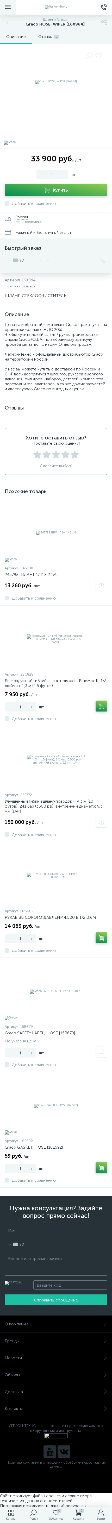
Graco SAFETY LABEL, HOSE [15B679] (40, 1032)
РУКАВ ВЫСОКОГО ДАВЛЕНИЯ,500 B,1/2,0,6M (50, 917)
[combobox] (14, 260)
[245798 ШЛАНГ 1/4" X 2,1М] (56, 533)
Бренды (12, 1340)
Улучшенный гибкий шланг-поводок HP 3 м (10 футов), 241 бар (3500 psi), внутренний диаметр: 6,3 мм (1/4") (54, 806)
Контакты (14, 1408)
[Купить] (101, 706)
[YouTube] (49, 1451)
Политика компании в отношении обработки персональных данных (56, 1464)
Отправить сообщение (56, 1300)
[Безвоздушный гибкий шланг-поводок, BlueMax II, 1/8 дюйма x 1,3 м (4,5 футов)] (56, 639)
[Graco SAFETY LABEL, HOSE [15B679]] (56, 991)
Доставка (14, 1391)
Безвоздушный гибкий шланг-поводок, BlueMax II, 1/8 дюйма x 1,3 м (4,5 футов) (56, 683)
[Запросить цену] (101, 1052)
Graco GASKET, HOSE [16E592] (34, 1147)
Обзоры (12, 1374)
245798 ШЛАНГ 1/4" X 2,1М (31, 574)
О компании (16, 1323)
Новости (13, 1357)
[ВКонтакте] (64, 1451)
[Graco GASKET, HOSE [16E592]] (56, 1106)
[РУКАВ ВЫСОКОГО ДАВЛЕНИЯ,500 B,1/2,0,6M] (56, 876)
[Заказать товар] (101, 585)
